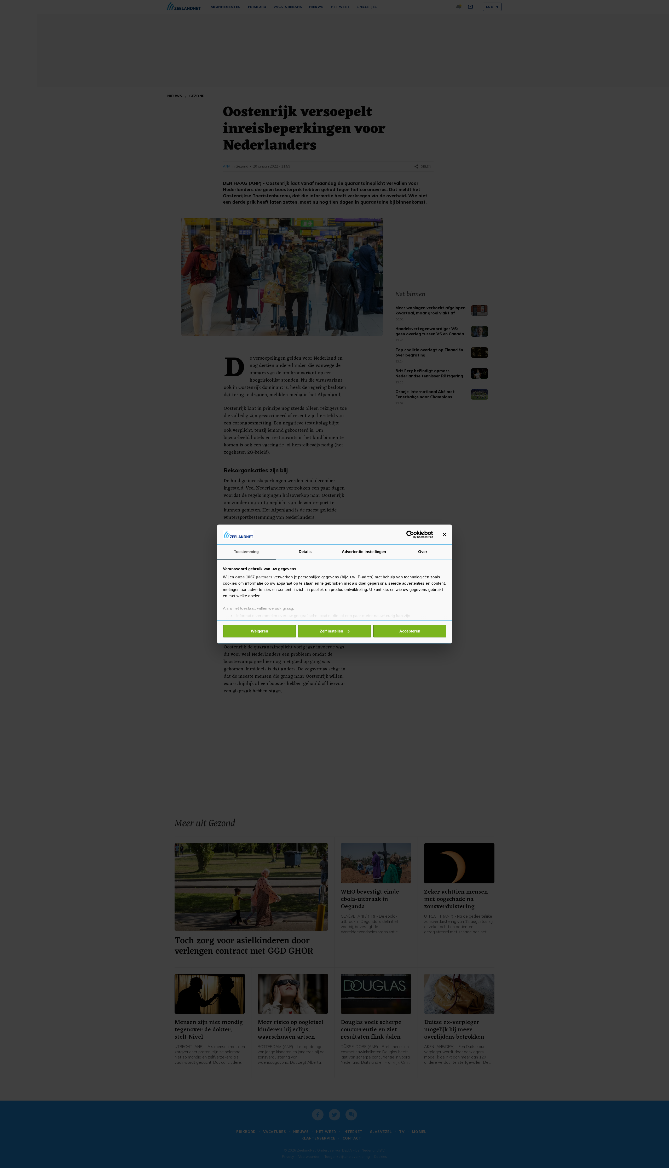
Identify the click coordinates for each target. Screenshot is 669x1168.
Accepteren (409, 631)
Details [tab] (305, 551)
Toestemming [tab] (246, 551)
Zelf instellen (331, 631)
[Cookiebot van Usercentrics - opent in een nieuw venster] (410, 534)
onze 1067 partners (253, 577)
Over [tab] (422, 551)
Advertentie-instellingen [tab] (364, 551)
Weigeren (259, 631)
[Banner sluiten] (444, 534)
